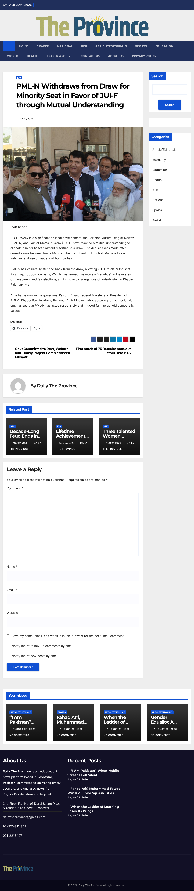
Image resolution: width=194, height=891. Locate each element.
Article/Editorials (111, 46)
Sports (141, 46)
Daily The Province (57, 386)
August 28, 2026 (24, 729)
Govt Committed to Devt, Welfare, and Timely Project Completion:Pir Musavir (42, 353)
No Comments (19, 735)
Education (164, 46)
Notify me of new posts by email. (35, 656)
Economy (159, 160)
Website (12, 613)
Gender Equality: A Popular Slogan (167, 721)
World (13, 56)
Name (12, 566)
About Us (116, 56)
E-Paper (42, 46)
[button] (188, 51)
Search (157, 76)
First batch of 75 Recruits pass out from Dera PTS (103, 351)
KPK (84, 46)
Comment (15, 488)
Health (32, 56)
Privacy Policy (144, 56)
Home (23, 46)
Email (12, 590)
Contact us (90, 56)
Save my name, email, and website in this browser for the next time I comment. (68, 636)
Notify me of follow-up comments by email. (43, 646)
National (65, 46)
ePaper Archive (59, 56)
